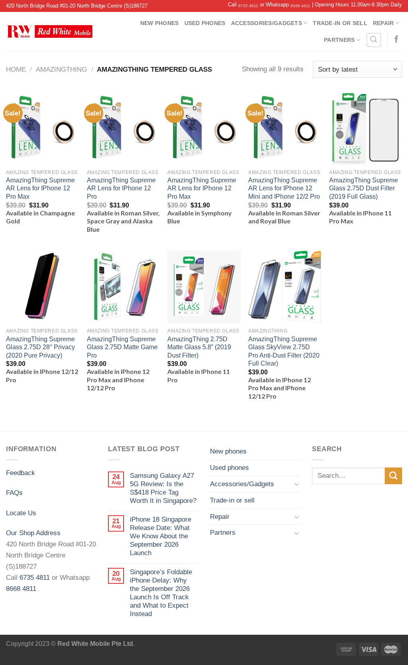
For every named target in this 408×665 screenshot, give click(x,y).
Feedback (20, 473)
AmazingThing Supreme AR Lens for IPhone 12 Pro (121, 188)
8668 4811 (300, 6)
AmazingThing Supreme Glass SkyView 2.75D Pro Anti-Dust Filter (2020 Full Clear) (284, 351)
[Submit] (393, 476)
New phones (159, 23)
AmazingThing (61, 69)
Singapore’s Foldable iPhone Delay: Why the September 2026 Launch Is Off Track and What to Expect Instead (161, 593)
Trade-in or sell (340, 23)
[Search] (374, 40)
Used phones (205, 23)
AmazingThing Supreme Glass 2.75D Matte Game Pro (122, 347)
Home (16, 69)
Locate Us (21, 513)
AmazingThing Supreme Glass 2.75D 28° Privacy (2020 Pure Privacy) (40, 347)
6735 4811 (248, 6)
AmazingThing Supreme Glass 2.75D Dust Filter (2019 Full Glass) (363, 188)
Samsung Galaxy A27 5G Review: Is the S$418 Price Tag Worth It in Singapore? (163, 488)
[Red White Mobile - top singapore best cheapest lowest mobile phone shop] (49, 31)
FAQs (14, 493)
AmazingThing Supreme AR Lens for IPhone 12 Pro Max (40, 188)
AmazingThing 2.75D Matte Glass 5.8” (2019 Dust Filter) (199, 347)
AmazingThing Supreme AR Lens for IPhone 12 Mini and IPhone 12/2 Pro (284, 188)
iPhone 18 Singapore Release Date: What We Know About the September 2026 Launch (160, 536)
